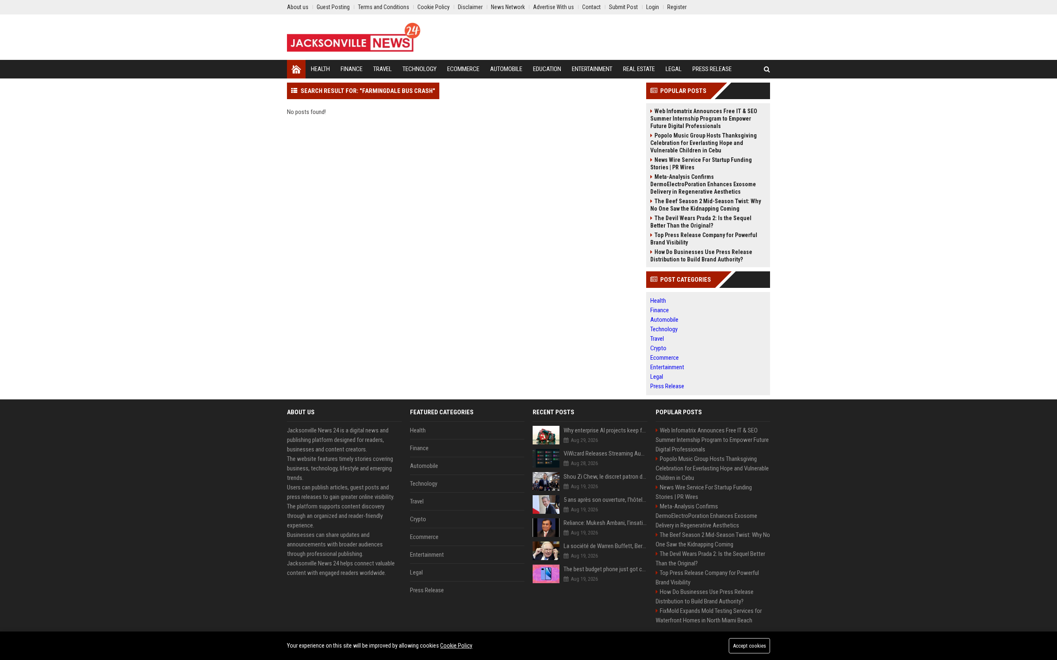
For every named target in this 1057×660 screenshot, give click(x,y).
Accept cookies (749, 646)
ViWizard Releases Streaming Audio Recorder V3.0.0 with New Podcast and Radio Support (605, 453)
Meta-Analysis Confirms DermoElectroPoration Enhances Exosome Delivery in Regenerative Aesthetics (703, 184)
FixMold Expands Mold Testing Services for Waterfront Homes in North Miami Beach (709, 615)
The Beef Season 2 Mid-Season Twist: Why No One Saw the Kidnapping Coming (705, 205)
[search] (767, 69)
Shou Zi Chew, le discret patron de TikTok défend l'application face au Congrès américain (605, 476)
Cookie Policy (456, 645)
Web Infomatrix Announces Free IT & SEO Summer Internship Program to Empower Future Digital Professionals (703, 118)
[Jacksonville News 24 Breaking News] (353, 37)
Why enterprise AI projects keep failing (605, 430)
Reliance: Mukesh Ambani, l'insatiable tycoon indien (605, 523)
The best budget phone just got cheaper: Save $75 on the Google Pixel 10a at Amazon (605, 569)
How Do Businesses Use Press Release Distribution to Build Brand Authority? (701, 256)
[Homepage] (296, 69)
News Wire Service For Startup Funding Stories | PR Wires (701, 164)
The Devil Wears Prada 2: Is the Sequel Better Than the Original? (700, 222)
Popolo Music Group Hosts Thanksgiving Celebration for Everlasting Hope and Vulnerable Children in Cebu (703, 143)
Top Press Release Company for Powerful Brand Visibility (703, 239)
